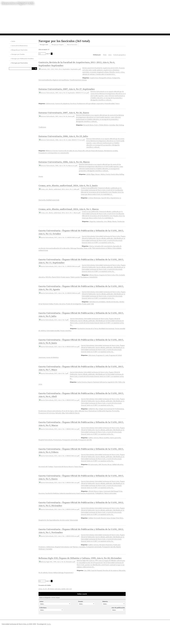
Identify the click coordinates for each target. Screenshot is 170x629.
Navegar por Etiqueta (58, 44)
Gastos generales (115, 438)
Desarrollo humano (97, 151)
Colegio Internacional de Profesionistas (111, 409)
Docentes (42, 493)
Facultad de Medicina (52, 493)
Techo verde (87, 248)
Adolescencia (50, 103)
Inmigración (116, 78)
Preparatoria (90, 493)
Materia (105, 601)
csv (44, 589)
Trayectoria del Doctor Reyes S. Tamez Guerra (68, 467)
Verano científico (65, 331)
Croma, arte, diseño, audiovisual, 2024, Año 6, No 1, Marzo (69, 209)
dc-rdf (47, 589)
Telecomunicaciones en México (102, 248)
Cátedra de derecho (112, 302)
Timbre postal (74, 277)
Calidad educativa (117, 464)
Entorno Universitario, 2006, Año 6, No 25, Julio (63, 136)
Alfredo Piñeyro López (95, 491)
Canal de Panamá (96, 570)
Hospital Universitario (46, 440)
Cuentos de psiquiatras (62, 103)
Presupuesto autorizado (70, 440)
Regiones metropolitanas (61, 80)
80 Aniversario (93, 464)
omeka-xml (64, 589)
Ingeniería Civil (112, 382)
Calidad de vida (93, 409)
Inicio (13, 41)
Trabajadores (99, 493)
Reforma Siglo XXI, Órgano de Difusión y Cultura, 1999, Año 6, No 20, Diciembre (80, 558)
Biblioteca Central (51, 151)
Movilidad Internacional (106, 328)
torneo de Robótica (52, 357)
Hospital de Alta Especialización (49, 520)
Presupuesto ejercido (85, 440)
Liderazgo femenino (76, 248)
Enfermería (103, 382)
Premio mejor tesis (88, 304)
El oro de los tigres (68, 411)
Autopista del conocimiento (103, 246)
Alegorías (92, 221)
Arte (105, 221)
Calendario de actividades (97, 302)
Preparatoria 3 (68, 573)
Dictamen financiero (105, 545)
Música (103, 174)
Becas (109, 464)
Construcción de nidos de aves (67, 151)
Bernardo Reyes (88, 125)
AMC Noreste (102, 464)
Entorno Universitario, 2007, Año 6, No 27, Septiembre (67, 89)
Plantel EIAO (56, 277)
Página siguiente (52, 54)
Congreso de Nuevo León (107, 275)
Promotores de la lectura (47, 413)
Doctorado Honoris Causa (102, 518)
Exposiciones (115, 198)
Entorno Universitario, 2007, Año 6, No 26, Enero (64, 112)
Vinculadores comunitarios (88, 277)
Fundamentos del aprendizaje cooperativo (90, 103)
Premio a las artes (59, 304)
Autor (110, 55)
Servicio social (64, 520)
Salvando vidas (60, 413)
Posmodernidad (109, 103)
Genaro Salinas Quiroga (55, 573)
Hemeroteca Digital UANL (17, 3)
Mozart (97, 174)
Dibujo (109, 221)
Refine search (82, 594)
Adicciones (91, 355)
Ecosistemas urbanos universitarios (50, 411)
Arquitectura (94, 78)
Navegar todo (44, 44)
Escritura (73, 103)
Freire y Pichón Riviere (101, 125)
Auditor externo (93, 438)
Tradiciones (42, 127)
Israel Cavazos (80, 493)
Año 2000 (87, 570)
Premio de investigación (73, 304)
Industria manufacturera (67, 493)
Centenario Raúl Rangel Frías (112, 491)
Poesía (108, 174)
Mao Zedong (120, 125)
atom (40, 589)
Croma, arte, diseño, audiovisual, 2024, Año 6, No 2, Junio (68, 185)
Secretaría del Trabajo (46, 467)
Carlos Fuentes (82, 382)
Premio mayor (65, 277)
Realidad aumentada (52, 200)
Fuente (80, 601)
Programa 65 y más (102, 355)
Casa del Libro (105, 198)
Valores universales (110, 493)
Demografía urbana (105, 78)
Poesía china (115, 174)
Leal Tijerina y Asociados (77, 547)
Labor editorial (79, 411)
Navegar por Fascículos (20, 63)
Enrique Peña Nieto (117, 518)
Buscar (35, 68)
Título (105, 55)
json (59, 589)
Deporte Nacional (93, 382)
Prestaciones (57, 440)
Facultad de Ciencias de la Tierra (87, 328)
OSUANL (48, 277)
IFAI (116, 275)
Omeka (48, 624)
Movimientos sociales (111, 151)
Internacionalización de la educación (57, 248)
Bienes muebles (104, 438)
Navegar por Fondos (18, 54)
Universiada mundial (52, 331)
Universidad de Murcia (72, 413)
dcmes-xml (53, 589)
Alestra (91, 246)
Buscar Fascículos (72, 44)
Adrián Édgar (90, 174)
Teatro (117, 103)
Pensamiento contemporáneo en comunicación (54, 153)
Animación (99, 221)
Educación (122, 570)
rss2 (70, 589)
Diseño (114, 221)
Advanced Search (33, 68)
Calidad (90, 518)
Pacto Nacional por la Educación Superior (98, 411)
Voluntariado (74, 520)
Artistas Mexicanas (94, 198)
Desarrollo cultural (84, 151)
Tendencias (120, 221)
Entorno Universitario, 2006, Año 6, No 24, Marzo (64, 161)
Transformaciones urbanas (78, 80)
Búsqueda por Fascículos (19, 50)
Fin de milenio (43, 573)
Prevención (115, 411)
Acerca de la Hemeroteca (19, 46)
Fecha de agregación (119, 55)
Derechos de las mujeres (110, 570)
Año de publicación (118, 608)
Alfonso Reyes (93, 275)
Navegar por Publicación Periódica (23, 59)
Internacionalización (45, 80)
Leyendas (112, 125)
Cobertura (42, 608)
